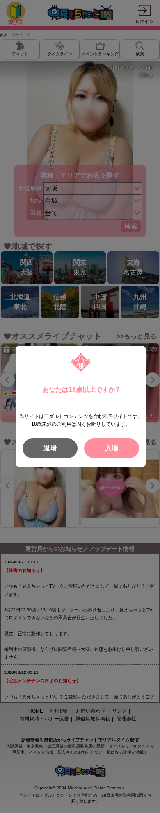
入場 (111, 448)
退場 (50, 448)
